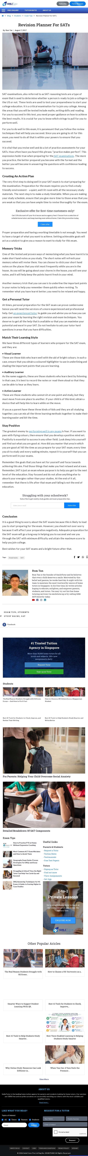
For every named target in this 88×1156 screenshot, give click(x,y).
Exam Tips (10, 612)
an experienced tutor (25, 313)
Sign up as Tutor (44, 671)
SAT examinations (64, 155)
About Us (47, 10)
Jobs (34, 1148)
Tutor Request (77, 4)
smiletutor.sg (58, 594)
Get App (47, 879)
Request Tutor (44, 665)
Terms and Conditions (47, 1148)
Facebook (11, 624)
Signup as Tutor (51, 869)
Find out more (50, 872)
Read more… (44, 1102)
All (5, 1120)
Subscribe (62, 4)
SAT (22, 558)
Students (23, 612)
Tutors (14, 1120)
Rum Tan (9, 30)
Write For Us (14, 1148)
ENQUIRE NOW (63, 920)
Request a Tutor (51, 850)
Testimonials (50, 857)
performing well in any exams (45, 431)
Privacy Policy (63, 1148)
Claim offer (45, 224)
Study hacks (13, 558)
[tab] (9, 624)
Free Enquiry (13, 10)
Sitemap (75, 1148)
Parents (24, 1120)
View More (44, 1079)
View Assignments (53, 876)
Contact (26, 1148)
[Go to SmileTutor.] (3, 16)
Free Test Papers (51, 860)
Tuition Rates (31, 10)
